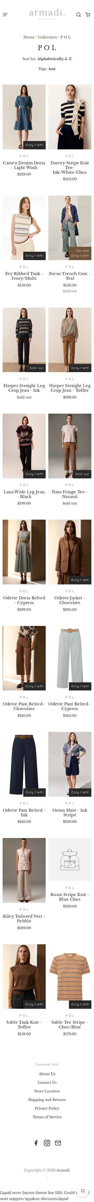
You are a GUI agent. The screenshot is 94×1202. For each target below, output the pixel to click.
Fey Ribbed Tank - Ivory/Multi (24, 276)
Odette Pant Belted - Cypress (69, 706)
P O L (24, 156)
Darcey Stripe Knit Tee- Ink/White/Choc (69, 167)
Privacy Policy (47, 1108)
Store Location (47, 1091)
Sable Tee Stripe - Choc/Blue (69, 1024)
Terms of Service (47, 1117)
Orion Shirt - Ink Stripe (69, 812)
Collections (47, 37)
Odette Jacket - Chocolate (69, 600)
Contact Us (47, 1082)
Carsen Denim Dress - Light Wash (24, 165)
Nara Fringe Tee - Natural (70, 494)
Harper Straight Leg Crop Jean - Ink (24, 388)
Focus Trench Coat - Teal (70, 276)
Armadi (62, 1170)
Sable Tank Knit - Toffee (24, 1024)
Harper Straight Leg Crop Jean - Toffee (70, 388)
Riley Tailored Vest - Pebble (24, 918)
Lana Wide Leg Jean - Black (24, 494)
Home (29, 37)
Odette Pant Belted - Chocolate (24, 706)
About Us (47, 1074)
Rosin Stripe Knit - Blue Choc (69, 897)
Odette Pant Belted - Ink (24, 812)
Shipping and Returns (47, 1100)
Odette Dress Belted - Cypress (24, 600)
